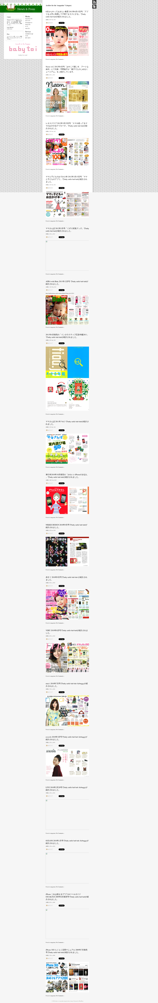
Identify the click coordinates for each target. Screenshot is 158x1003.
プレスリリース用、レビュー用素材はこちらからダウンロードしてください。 (14, 38)
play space (27, 37)
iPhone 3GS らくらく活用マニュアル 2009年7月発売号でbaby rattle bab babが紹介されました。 (66, 951)
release (27, 24)
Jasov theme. (70, 1001)
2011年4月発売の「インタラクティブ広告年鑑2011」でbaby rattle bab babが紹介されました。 (67, 335)
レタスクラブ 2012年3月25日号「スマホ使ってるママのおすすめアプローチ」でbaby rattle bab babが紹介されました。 (66, 126)
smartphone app (29, 34)
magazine (27, 18)
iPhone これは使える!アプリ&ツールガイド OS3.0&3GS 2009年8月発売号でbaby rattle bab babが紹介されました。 (67, 897)
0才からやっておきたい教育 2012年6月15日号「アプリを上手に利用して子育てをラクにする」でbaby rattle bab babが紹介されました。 (67, 14)
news (26, 20)
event (26, 35)
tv (25, 26)
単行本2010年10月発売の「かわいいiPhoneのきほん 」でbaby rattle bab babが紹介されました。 (66, 475)
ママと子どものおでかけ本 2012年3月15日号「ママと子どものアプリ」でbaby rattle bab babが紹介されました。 (66, 179)
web (26, 28)
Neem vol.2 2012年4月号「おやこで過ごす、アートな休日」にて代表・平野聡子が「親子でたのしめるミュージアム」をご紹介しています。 (67, 69)
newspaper (28, 22)
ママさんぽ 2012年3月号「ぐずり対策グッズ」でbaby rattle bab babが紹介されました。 (67, 229)
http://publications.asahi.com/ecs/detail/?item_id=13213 (60, 293)
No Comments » (60, 59)
